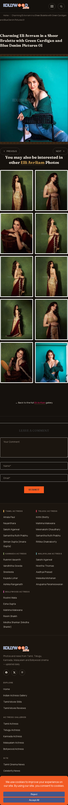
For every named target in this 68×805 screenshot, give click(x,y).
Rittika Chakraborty (46, 541)
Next (58, 151)
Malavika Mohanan (46, 577)
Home (6, 15)
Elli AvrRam (32, 162)
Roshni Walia (10, 597)
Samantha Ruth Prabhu (15, 535)
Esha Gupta (9, 603)
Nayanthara (9, 523)
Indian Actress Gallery (15, 695)
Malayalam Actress (13, 742)
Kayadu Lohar (10, 577)
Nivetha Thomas (45, 565)
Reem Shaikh (10, 616)
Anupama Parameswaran (49, 584)
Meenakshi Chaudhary (48, 529)
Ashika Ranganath (13, 584)
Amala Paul (9, 517)
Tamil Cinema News (14, 764)
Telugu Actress (11, 730)
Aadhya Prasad (44, 571)
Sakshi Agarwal (11, 529)
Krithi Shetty (42, 517)
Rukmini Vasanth (12, 559)
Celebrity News (11, 770)
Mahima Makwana (45, 523)
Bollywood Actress (13, 748)
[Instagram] (22, 673)
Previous (12, 151)
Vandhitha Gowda (12, 565)
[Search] (61, 6)
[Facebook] (6, 673)
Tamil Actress (10, 723)
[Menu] (52, 6)
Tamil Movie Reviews (14, 708)
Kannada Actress (12, 736)
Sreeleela (8, 571)
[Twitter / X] (14, 673)
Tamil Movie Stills (12, 701)
